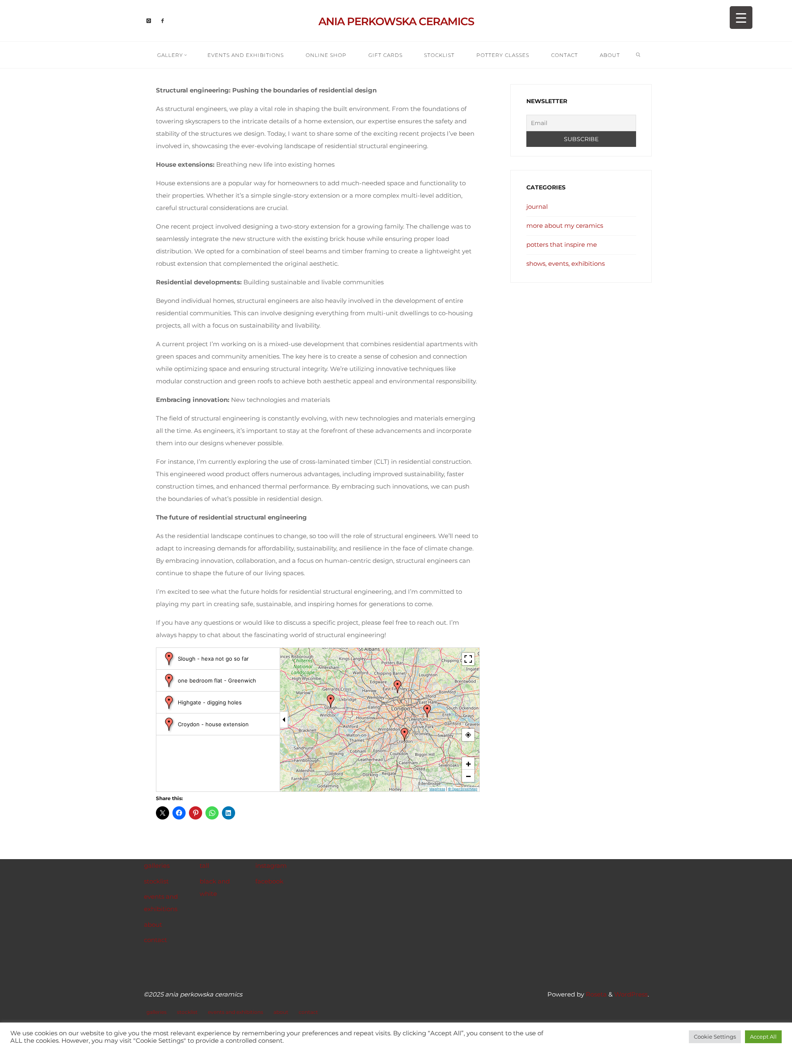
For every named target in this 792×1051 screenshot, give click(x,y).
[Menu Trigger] (741, 17)
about (153, 924)
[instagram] (149, 20)
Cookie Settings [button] (715, 1036)
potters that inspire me (561, 244)
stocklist (156, 881)
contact (155, 940)
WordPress (631, 994)
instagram (271, 865)
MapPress (437, 788)
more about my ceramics (564, 225)
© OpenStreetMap (462, 788)
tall (204, 865)
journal (537, 206)
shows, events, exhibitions (565, 263)
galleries (157, 865)
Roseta (595, 994)
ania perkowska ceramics (396, 21)
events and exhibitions (235, 1012)
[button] (330, 701)
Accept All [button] (763, 1036)
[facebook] (162, 20)
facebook (269, 881)
